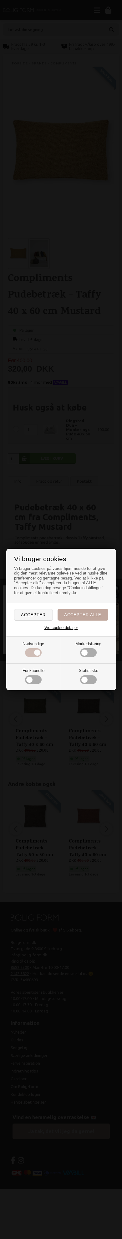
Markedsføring (88, 643)
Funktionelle (33, 670)
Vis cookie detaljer (61, 627)
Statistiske (88, 670)
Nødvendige (33, 643)
